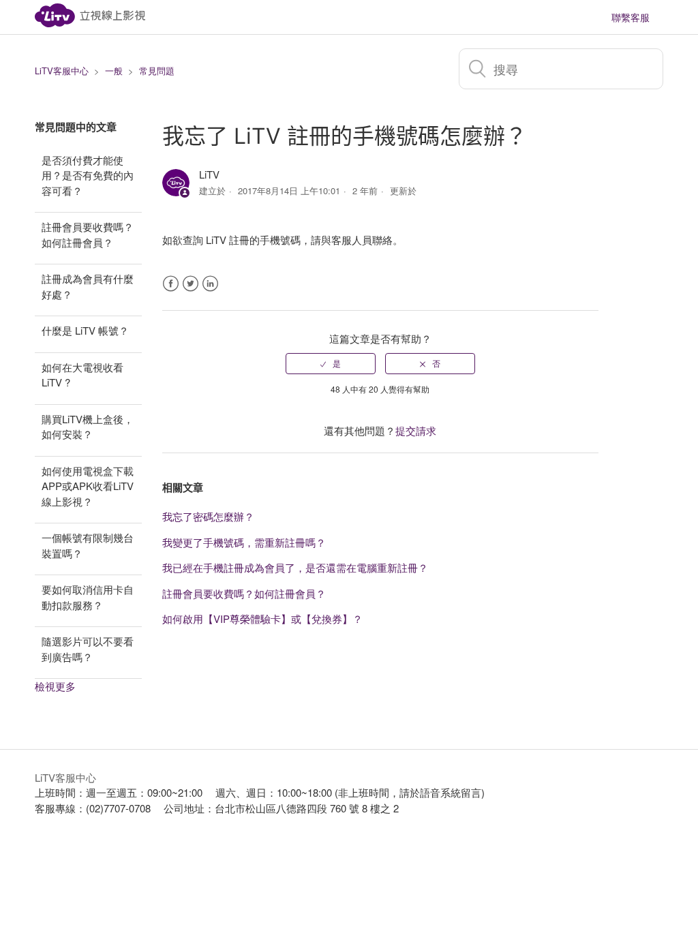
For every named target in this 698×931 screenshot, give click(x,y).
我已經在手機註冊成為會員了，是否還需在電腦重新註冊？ (295, 567)
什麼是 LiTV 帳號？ (85, 330)
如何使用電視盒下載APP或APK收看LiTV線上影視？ (88, 485)
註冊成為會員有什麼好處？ (88, 286)
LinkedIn (210, 283)
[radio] (331, 363)
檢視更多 (55, 686)
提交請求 (415, 430)
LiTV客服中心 (62, 70)
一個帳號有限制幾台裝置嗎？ (88, 545)
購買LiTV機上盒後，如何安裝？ (88, 427)
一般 (114, 70)
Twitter (190, 283)
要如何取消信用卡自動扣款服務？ (88, 597)
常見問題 (156, 70)
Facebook (170, 283)
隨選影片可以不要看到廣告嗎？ (88, 649)
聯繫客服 (630, 17)
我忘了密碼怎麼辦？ (208, 516)
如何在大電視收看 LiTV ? (82, 375)
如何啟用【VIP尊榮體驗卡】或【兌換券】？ (262, 618)
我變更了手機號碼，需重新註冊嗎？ (244, 542)
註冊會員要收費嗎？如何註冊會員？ (88, 234)
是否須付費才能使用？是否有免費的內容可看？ (88, 175)
